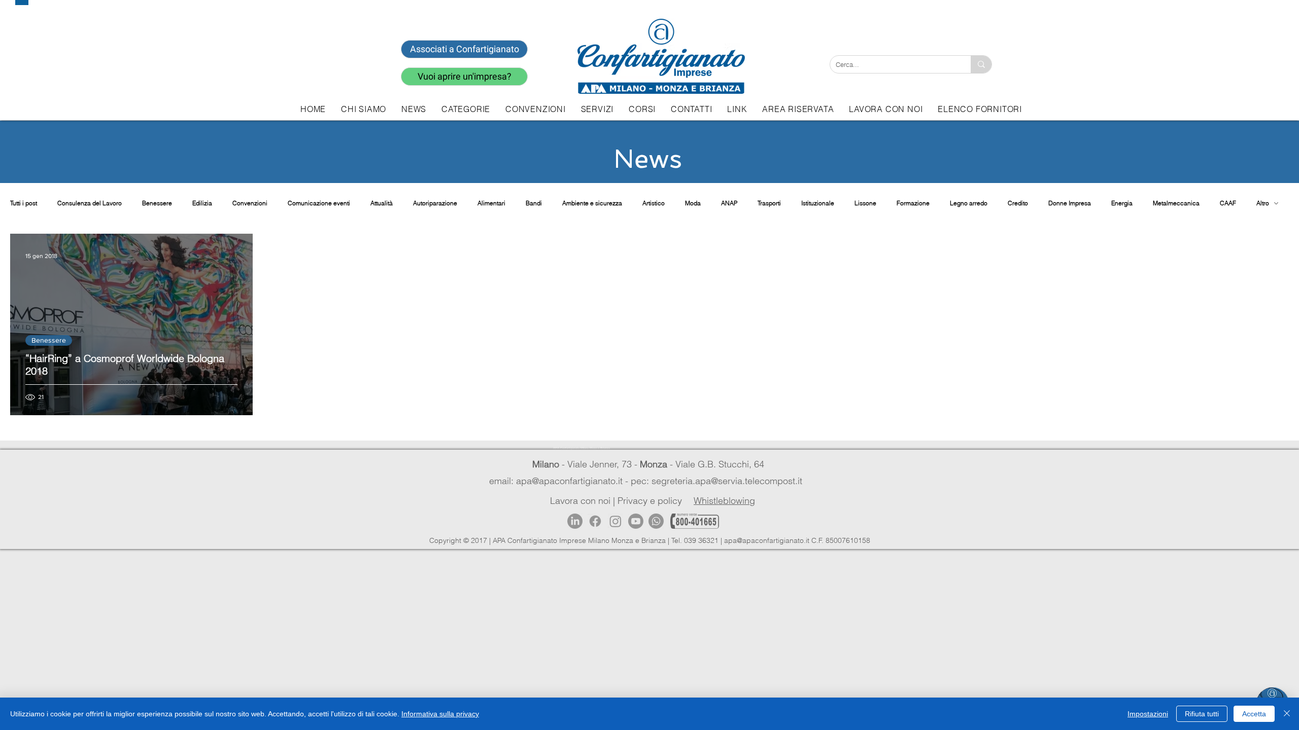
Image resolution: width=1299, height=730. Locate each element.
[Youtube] (635, 521)
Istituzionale (817, 203)
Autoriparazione (435, 203)
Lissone (865, 203)
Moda (693, 203)
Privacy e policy (650, 500)
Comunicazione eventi (319, 203)
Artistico (653, 203)
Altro (1262, 203)
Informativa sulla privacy (440, 714)
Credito (1018, 203)
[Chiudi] (1287, 714)
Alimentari (491, 203)
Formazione (913, 203)
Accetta (1254, 714)
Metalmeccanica (1176, 203)
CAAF (1228, 203)
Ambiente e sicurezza (592, 203)
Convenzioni (249, 203)
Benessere (157, 203)
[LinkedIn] (575, 521)
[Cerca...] (981, 64)
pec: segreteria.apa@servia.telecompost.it (719, 481)
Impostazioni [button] (1147, 714)
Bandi (534, 203)
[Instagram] (615, 521)
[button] (597, 109)
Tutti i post (23, 203)
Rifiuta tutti (1202, 714)
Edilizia (202, 203)
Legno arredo (968, 203)
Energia (1122, 203)
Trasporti (769, 203)
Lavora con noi (580, 500)
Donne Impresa (1069, 203)
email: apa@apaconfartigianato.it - (560, 481)
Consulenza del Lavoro (89, 203)
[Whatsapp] (656, 521)
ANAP (729, 203)
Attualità (381, 203)
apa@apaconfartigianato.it (766, 540)
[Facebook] (595, 521)
